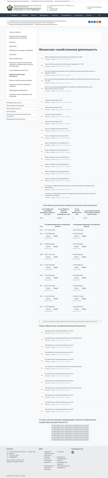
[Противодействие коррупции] (22, 106)
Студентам (47, 458)
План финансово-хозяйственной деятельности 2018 (59, 359)
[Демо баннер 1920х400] (70, 37)
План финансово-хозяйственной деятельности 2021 (59, 395)
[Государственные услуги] (22, 103)
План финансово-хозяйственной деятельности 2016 (59, 345)
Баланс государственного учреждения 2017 (57, 150)
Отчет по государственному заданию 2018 (56, 136)
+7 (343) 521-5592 (53, 8)
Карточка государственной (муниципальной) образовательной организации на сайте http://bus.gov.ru (70, 321)
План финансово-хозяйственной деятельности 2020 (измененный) (63, 388)
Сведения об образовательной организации (49, 453)
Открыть (48, 59)
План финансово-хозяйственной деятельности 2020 (59, 381)
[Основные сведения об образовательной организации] (22, 115)
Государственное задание (62, 425)
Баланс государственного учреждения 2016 (57, 143)
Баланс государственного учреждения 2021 (57, 178)
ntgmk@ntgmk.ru (53, 10)
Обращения (47, 462)
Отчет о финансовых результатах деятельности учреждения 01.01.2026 (64, 64)
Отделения (47, 457)
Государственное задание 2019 (53, 121)
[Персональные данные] (22, 108)
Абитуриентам (61, 457)
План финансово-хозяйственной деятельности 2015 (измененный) (63, 338)
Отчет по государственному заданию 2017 (56, 128)
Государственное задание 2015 (53, 100)
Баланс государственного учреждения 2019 (57, 164)
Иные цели (73, 425)
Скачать (53, 59)
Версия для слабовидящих (94, 7)
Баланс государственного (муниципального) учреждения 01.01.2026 (63, 57)
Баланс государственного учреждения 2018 (57, 157)
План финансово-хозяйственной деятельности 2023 (59, 409)
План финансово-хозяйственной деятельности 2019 (59, 373)
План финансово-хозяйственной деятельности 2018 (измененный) (63, 366)
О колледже (60, 451)
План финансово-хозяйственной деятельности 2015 (59, 331)
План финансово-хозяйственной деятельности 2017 (59, 352)
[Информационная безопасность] (22, 119)
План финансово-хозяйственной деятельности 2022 (59, 402)
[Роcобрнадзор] (22, 111)
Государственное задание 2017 (53, 114)
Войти (89, 8)
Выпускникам (48, 460)
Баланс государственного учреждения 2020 (57, 171)
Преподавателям (61, 458)
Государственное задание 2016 (53, 107)
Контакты (60, 460)
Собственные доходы (82, 425)
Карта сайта (47, 469)
